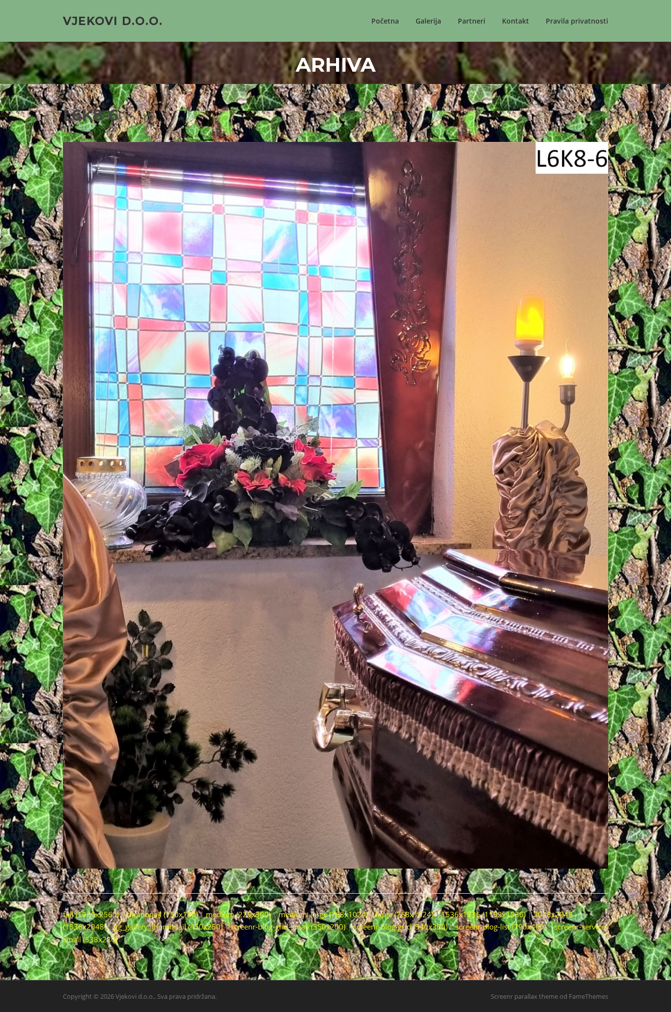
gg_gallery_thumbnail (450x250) (168, 926)
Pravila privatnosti (577, 21)
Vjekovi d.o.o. (113, 20)
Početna (385, 21)
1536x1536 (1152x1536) (483, 914)
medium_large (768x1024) (323, 914)
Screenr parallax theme (524, 996)
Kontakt (515, 21)
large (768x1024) (404, 914)
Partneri (471, 21)
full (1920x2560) (91, 914)
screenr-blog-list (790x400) (500, 926)
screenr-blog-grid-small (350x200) (287, 926)
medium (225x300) (238, 914)
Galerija (428, 21)
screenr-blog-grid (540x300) (400, 926)
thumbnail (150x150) (162, 914)
